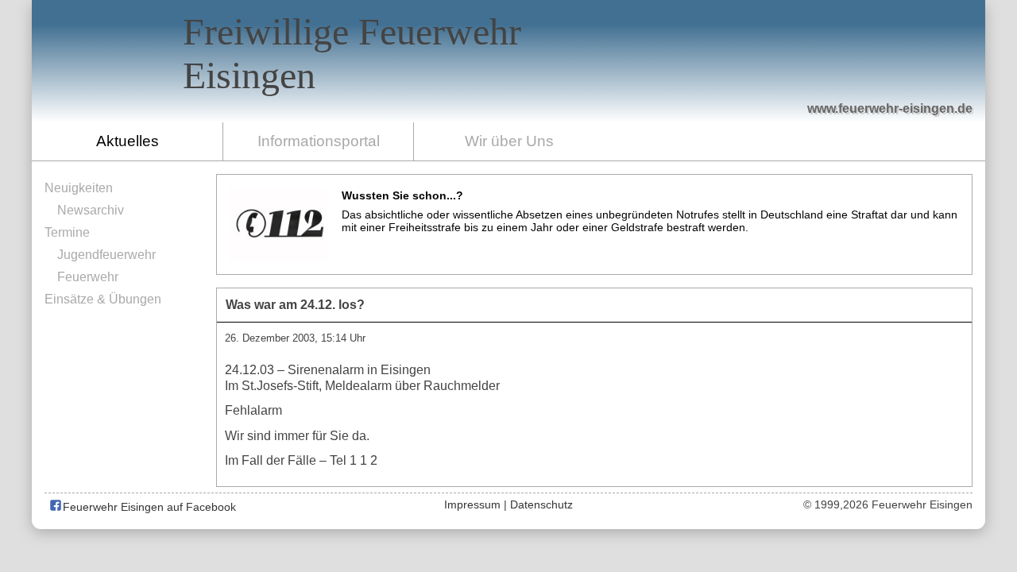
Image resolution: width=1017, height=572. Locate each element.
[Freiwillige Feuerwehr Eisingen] (508, 61)
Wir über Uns (509, 141)
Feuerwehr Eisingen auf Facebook (148, 506)
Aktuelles (127, 141)
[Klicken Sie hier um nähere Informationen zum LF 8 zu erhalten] (755, 73)
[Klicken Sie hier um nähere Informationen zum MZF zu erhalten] (904, 80)
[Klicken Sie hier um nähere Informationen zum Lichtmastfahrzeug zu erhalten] (692, 73)
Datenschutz (541, 504)
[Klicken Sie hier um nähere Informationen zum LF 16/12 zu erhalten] (831, 64)
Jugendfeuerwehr (106, 254)
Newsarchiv (90, 210)
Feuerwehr (87, 277)
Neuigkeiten (78, 188)
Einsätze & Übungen (102, 299)
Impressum (472, 504)
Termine (67, 232)
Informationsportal (318, 141)
